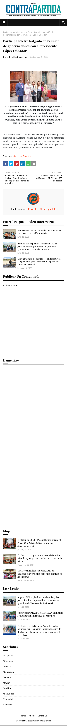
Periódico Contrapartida (15, 57)
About (31, 715)
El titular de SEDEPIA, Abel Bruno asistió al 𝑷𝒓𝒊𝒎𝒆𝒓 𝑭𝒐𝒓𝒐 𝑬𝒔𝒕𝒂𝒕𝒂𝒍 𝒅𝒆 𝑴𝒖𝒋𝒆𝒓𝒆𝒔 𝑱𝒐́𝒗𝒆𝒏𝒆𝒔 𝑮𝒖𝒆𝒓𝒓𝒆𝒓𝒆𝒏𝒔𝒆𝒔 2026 (39, 542)
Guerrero (17, 156)
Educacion (9, 671)
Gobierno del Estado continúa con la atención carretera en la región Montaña (39, 231)
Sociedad (14, 32)
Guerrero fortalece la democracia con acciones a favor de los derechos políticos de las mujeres (39, 573)
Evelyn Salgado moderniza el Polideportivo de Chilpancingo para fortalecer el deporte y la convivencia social (39, 261)
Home (23, 715)
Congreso (9, 661)
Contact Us (42, 715)
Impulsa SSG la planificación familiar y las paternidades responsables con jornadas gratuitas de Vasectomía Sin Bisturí (37, 246)
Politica (7, 688)
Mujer (7, 682)
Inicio (5, 32)
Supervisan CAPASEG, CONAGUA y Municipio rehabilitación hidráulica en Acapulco (40, 614)
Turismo (8, 704)
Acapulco (8, 655)
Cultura (7, 666)
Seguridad (9, 693)
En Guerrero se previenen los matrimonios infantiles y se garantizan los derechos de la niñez (39, 558)
